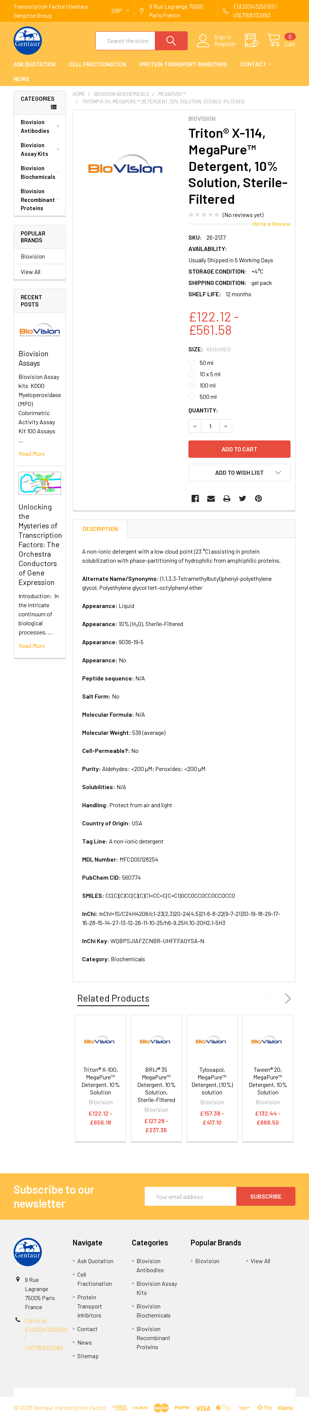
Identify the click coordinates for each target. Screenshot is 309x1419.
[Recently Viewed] (256, 40)
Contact (253, 64)
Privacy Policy (260, 1392)
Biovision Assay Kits (34, 149)
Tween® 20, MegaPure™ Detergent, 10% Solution (268, 1081)
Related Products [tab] (113, 997)
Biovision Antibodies (35, 126)
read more (31, 453)
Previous (272, 998)
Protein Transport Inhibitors (183, 64)
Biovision (33, 256)
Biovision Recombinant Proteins (38, 199)
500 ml (208, 396)
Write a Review (271, 223)
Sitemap (88, 1355)
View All (30, 271)
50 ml (206, 362)
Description (100, 528)
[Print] (227, 498)
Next (286, 998)
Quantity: (203, 410)
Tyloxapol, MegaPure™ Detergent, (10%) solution (212, 1081)
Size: (209, 348)
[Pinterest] (258, 498)
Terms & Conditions (48, 1392)
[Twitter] (242, 498)
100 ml (208, 385)
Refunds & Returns (189, 1392)
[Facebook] (195, 498)
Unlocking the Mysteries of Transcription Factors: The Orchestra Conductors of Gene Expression (40, 544)
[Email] (211, 498)
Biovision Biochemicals (38, 172)
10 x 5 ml (210, 373)
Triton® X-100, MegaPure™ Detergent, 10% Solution (100, 1081)
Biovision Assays (33, 358)
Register (225, 43)
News (21, 78)
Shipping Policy (119, 1392)
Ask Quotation (34, 64)
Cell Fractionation (97, 64)
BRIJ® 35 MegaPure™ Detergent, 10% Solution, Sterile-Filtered (156, 1084)
